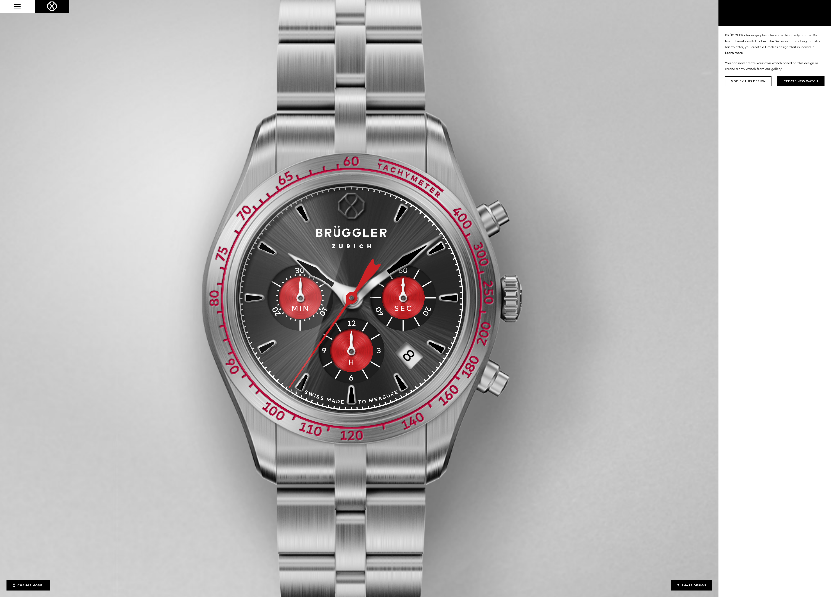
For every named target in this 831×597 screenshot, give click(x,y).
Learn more (734, 53)
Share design (693, 585)
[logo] (52, 6)
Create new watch (801, 81)
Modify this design (748, 81)
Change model (30, 585)
